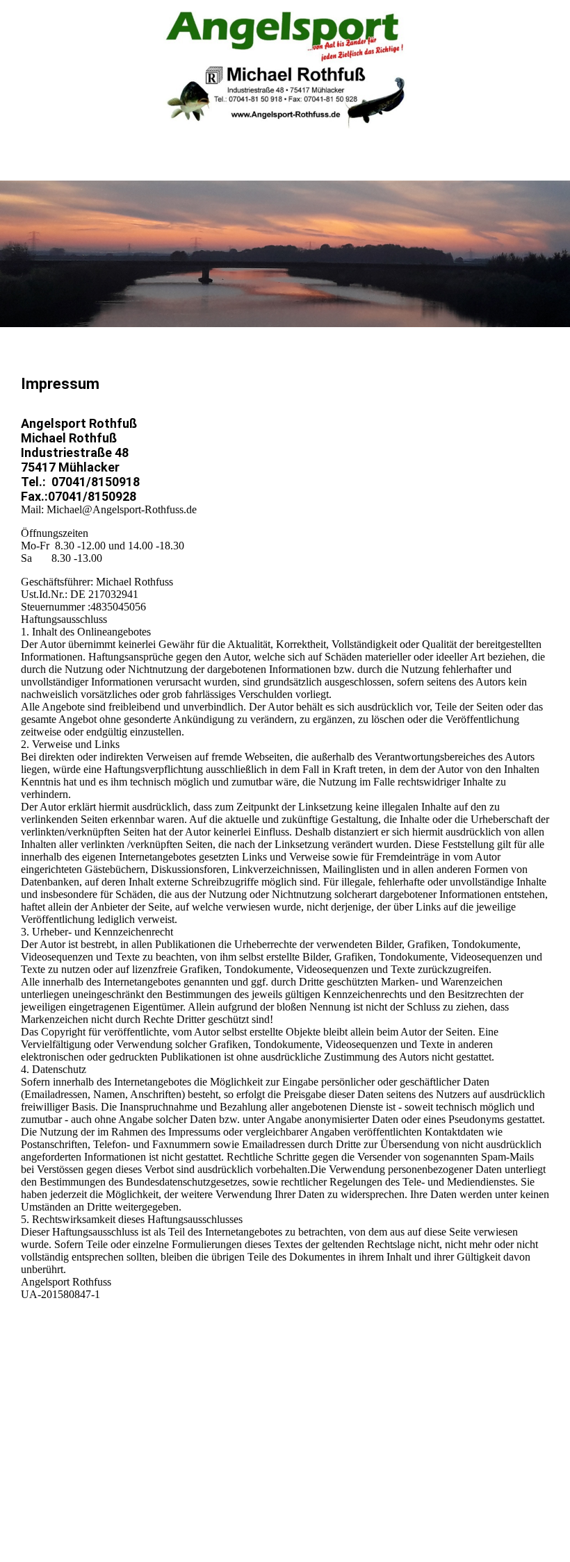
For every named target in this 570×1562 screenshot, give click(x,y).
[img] (285, 69)
